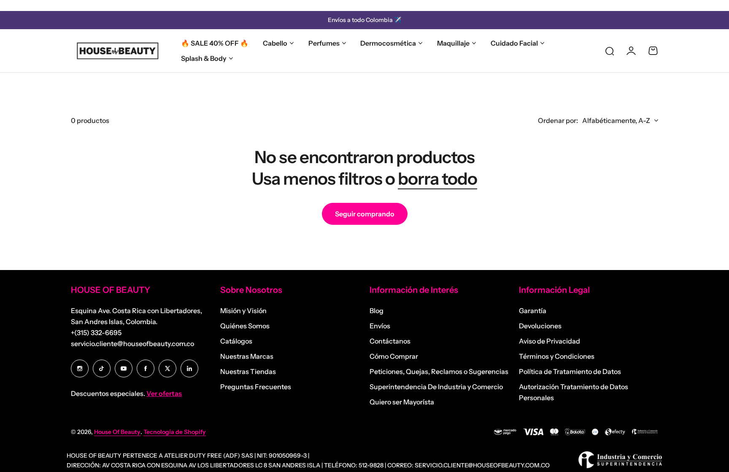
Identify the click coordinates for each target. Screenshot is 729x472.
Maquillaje (453, 43)
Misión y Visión (243, 310)
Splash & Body (204, 58)
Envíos (380, 326)
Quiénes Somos (245, 326)
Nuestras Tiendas (248, 371)
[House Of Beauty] (117, 51)
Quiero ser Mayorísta (402, 402)
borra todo (437, 178)
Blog (376, 310)
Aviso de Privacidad (549, 341)
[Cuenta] (631, 50)
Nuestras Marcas (246, 356)
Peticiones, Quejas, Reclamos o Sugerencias (439, 371)
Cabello (275, 43)
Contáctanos (390, 341)
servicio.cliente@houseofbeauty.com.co (132, 343)
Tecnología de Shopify (174, 432)
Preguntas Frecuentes (255, 386)
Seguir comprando (364, 214)
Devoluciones (540, 326)
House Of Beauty (117, 432)
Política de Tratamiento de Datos (570, 371)
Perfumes (324, 43)
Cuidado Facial (514, 43)
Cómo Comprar (394, 356)
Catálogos (236, 341)
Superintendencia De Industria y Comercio (436, 386)
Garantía (532, 310)
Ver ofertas (164, 393)
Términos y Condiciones (556, 356)
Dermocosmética (388, 43)
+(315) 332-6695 (96, 332)
